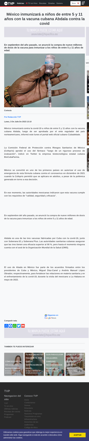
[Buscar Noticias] (78, 3)
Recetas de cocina (12, 412)
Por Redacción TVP (12, 117)
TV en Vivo (32, 3)
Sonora (59, 3)
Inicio (26, 400)
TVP (6, 403)
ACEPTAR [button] (77, 435)
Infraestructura (30, 419)
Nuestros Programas (33, 414)
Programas (9, 414)
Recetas (42, 3)
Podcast (7, 417)
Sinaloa (51, 3)
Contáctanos (29, 403)
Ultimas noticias (11, 409)
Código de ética (31, 427)
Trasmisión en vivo (32, 416)
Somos (27, 405)
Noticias (20, 3)
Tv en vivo (8, 406)
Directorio (28, 408)
